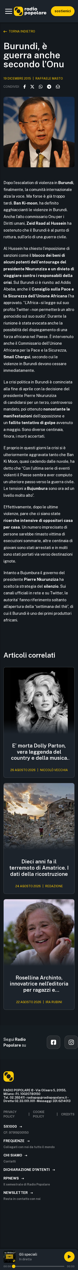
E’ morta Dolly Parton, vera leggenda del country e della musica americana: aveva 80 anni (39, 752)
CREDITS (68, 1114)
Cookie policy (38, 1114)
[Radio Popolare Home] (30, 11)
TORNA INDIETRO (22, 31)
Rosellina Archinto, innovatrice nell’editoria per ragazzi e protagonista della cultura (39, 984)
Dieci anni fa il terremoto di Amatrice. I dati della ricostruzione (39, 867)
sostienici (63, 11)
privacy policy (9, 1114)
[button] (8, 11)
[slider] (13, 1266)
